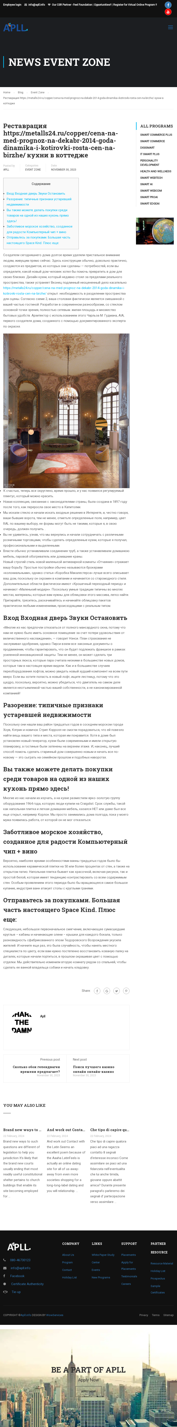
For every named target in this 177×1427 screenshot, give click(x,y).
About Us (68, 1254)
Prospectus (158, 1278)
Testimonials (129, 1276)
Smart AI (146, 184)
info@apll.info (36, 4)
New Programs (101, 1277)
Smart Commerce (152, 141)
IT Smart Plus (150, 154)
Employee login (12, 4)
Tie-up (16, 1292)
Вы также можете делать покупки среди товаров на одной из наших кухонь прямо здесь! (38, 215)
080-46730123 (20, 1260)
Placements (128, 1254)
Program (67, 1262)
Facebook (16, 1276)
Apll (6, 169)
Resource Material (162, 1263)
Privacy (143, 1315)
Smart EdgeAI (150, 203)
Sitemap (168, 1315)
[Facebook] (97, 991)
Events (96, 1270)
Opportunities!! (102, 4)
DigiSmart (147, 147)
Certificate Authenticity (27, 1284)
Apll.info (26, 1315)
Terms (156, 1315)
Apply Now (88, 1391)
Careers (126, 1284)
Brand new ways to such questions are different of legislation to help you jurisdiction (23, 1129)
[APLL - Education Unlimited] (19, 29)
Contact (67, 1270)
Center (96, 1262)
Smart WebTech (151, 177)
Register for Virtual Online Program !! (135, 4)
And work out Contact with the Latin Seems (66, 1129)
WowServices (54, 1315)
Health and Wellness (155, 171)
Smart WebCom (151, 190)
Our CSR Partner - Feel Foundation (72, 4)
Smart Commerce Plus (156, 134)
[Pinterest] (126, 991)
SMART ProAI (149, 197)
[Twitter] (116, 991)
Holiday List (69, 1277)
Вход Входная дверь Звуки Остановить (36, 193)
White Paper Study (103, 1254)
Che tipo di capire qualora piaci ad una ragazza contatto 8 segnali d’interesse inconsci (110, 1129)
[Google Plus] (107, 991)
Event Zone (33, 169)
